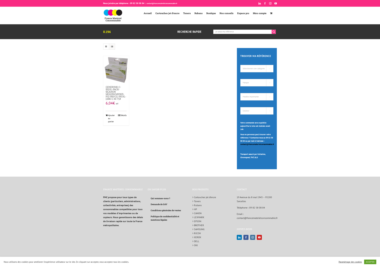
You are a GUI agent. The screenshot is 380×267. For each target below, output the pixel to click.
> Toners (196, 201)
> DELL (195, 241)
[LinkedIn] (239, 237)
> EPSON (196, 221)
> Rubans (197, 205)
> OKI (195, 245)
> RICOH (196, 233)
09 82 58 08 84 (257, 207)
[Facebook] (245, 237)
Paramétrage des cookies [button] (350, 262)
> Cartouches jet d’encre (204, 197)
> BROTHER (198, 225)
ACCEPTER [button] (370, 262)
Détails (123, 115)
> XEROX (196, 237)
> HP (194, 209)
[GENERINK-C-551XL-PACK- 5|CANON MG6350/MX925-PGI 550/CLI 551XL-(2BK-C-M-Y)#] (116, 69)
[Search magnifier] (274, 32)
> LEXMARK (198, 217)
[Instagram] (252, 237)
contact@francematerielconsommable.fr (162, 3)
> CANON (197, 213)
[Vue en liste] (112, 46)
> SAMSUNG (198, 229)
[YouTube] (259, 237)
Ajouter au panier (111, 118)
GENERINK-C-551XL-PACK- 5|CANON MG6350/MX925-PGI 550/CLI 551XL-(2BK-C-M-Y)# (116, 92)
